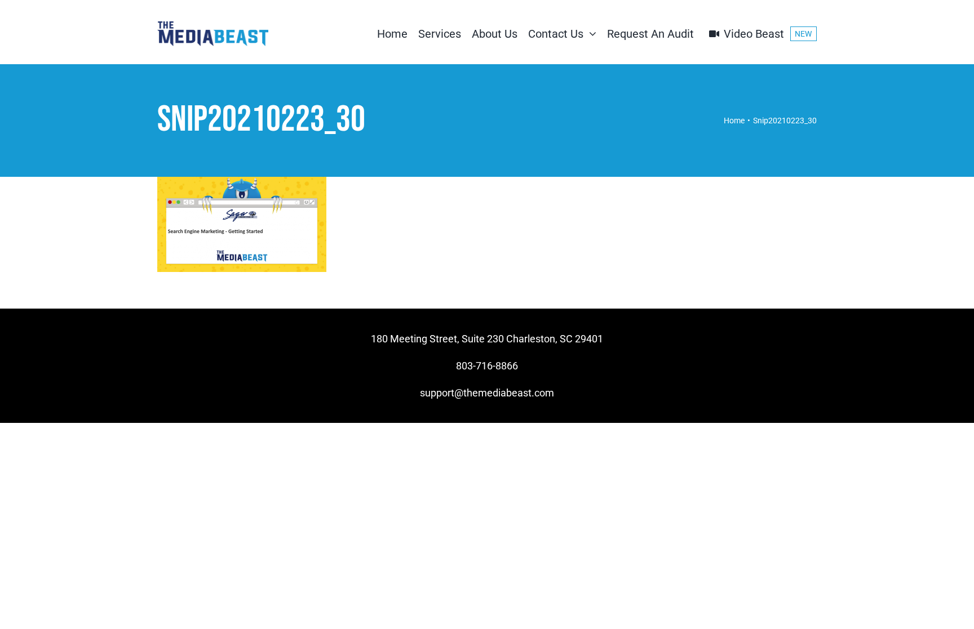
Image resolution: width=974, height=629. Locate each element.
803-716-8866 (487, 366)
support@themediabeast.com (487, 393)
